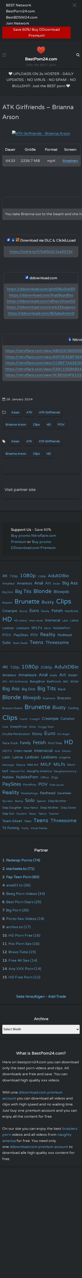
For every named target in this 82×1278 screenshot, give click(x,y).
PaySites (20, 635)
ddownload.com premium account (39, 1146)
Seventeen (64, 793)
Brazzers (7, 602)
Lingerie (64, 757)
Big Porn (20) (17, 910)
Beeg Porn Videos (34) (25, 893)
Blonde (42, 591)
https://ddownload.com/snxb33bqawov (41, 307)
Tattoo (42, 813)
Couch (24, 719)
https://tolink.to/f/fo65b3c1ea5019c (41, 251)
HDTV (7, 751)
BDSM (75, 681)
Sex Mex (7, 801)
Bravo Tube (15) (22, 952)
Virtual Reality (39, 828)
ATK (29, 412)
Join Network (17, 23)
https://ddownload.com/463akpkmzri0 (41, 313)
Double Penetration (16, 734)
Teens (36, 642)
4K (5, 576)
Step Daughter (11, 808)
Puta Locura (57, 784)
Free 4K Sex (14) (22, 960)
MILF (45, 764)
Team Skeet (20, 643)
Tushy (24, 828)
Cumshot (67, 719)
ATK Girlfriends (49, 412)
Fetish (57, 610)
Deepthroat (18, 727)
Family (45, 611)
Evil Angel (63, 734)
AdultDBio (58, 575)
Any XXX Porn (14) (24, 968)
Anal (38, 583)
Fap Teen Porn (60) (22, 877)
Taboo (32, 813)
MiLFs (59, 764)
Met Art (32, 765)
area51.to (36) (18, 885)
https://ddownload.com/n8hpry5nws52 (41, 301)
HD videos (20, 620)
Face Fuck (10, 743)
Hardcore (71, 611)
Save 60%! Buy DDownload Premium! (36, 32)
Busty (47, 602)
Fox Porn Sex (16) (23, 943)
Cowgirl (35, 719)
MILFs (36, 628)
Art (48, 583)
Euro (34, 610)
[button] (74, 5)
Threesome (57, 642)
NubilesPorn (61, 628)
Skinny (19, 801)
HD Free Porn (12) (24, 977)
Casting (73, 708)
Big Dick (7, 592)
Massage (8, 764)
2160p (42, 576)
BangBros (37, 681)
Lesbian (8, 628)
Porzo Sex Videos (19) (25, 918)
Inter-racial (36, 620)
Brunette (26, 601)
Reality (47, 635)
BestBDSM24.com (21, 17)
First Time (55, 743)
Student (21, 813)
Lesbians (22, 628)
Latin (65, 620)
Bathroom (54, 681)
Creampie (9, 611)
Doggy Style (46, 726)
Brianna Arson (16, 424)
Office (44, 777)
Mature (20, 764)
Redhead (64, 635)
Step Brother (57, 801)
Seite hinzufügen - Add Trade (41, 996)
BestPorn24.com (20, 11)
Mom (47, 628)
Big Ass (70, 583)
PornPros (29, 785)
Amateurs (24, 583)
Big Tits (23, 591)
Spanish (41, 801)
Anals (53, 675)
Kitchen (66, 751)
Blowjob (61, 591)
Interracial (52, 620)
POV (61, 424)
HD (49, 424)
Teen (27, 821)
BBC (66, 681)
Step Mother (49, 808)
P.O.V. (6, 635)
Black (62, 689)
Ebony (23, 611)
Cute (5, 726)
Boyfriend (49, 698)
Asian (15, 412)
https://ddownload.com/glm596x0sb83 (41, 289)
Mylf (5, 771)
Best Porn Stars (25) (23, 902)
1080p (28, 576)
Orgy (54, 777)
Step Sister (68, 808)
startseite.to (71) (20, 868)
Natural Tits (17, 771)
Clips (36, 424)
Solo (6, 642)
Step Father (30, 807)
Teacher (54, 813)
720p (14, 576)
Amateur (8, 583)
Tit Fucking (10, 828)
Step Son (8, 814)
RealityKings (29, 793)
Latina (74, 620)
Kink (57, 751)
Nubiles (8, 777)
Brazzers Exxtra (12, 708)
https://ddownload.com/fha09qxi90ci (41, 295)
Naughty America (39, 771)
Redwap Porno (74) (23, 860)
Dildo (32, 726)
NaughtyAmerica (65, 771)
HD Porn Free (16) (24, 935)
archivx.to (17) (18, 927)
